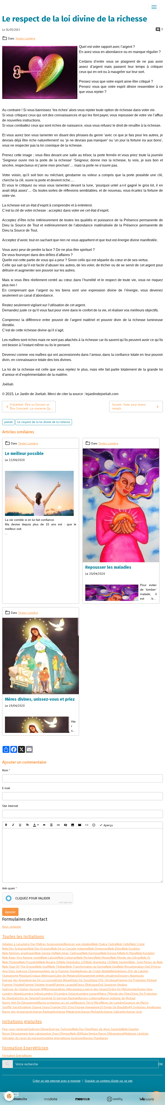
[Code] (86, 825)
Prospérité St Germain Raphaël (59, 998)
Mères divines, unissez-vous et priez (40, 699)
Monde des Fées (120, 994)
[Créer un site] (18, 1099)
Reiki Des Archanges (15, 948)
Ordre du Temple (27, 998)
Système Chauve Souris (35, 1007)
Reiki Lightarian (67, 957)
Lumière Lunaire (88, 994)
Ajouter (10, 912)
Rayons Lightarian (90, 998)
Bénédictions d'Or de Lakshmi (129, 971)
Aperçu (108, 825)
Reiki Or (145, 957)
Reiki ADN (76, 1033)
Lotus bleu (146, 989)
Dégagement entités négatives (98, 976)
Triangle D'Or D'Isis (62, 1007)
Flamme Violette (12, 985)
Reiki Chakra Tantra (104, 944)
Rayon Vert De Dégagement (20, 1003)
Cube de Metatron (66, 976)
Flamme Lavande (65, 985)
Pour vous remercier (15, 1029)
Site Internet (10, 806)
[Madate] (50, 1099)
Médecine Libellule (136, 1033)
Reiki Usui (111, 967)
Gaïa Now (88, 1033)
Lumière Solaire (67, 994)
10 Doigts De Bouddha (114, 1007)
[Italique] (13, 825)
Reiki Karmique (91, 953)
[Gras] (6, 825)
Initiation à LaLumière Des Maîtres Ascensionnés (33, 944)
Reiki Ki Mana (127, 953)
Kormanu (50, 989)
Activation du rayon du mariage (22, 1038)
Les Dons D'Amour (58, 1033)
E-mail (6, 788)
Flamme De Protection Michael (137, 980)
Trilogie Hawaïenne (86, 1007)
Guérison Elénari (38, 1029)
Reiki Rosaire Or (49, 962)
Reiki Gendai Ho (45, 953)
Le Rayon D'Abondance (109, 1033)
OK (160, 1064)
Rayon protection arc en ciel (56, 1003)
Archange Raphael (41, 1012)
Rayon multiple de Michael (118, 998)
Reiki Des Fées (81, 1029)
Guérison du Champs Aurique (20, 989)
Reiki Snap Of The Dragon (19, 967)
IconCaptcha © (65, 902)
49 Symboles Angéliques (145, 1007)
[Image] (72, 825)
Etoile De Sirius (80, 980)
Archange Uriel (132, 1012)
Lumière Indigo (32, 994)
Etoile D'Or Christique (103, 980)
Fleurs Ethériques (87, 985)
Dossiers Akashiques (131, 976)
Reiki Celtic (123, 944)
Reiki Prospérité (29, 962)
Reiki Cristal (137, 944)
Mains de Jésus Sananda (106, 1029)
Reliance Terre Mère (87, 1003)
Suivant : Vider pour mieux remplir (129, 406)
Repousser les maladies (108, 567)
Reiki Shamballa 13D (99, 962)
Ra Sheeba (9, 998)
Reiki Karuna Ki (110, 953)
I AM (42, 989)
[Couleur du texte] (36, 825)
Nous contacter (11, 927)
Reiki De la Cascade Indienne (69, 948)
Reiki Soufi (42, 967)
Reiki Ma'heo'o (86, 957)
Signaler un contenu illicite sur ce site (109, 1081)
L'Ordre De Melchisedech (123, 989)
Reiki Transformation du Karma (85, 967)
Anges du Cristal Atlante (95, 971)
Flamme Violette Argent (38, 985)
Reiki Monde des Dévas (125, 957)
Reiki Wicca (124, 967)
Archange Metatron (65, 1012)
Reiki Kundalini (145, 953)
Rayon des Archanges (16, 1012)
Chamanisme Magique (16, 976)
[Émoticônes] (94, 825)
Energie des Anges (14, 980)
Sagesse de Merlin (136, 1003)
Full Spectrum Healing (113, 985)
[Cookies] (9, 1096)
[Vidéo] (79, 825)
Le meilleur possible (24, 453)
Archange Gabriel (112, 1012)
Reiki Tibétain (57, 967)
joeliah (8, 422)
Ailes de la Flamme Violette (62, 971)
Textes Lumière (25, 38)
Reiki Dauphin (130, 1029)
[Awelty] (114, 1099)
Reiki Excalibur (131, 948)
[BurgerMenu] (154, 7)
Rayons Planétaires (96, 1038)
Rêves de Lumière (112, 1003)
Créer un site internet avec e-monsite (57, 1081)
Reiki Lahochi (49, 957)
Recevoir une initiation (78, 944)
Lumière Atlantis (12, 994)
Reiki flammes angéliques (18, 953)
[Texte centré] (51, 825)
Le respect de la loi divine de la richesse (43, 422)
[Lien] (58, 825)
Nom (5, 770)
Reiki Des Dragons (39, 948)
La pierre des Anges (94, 989)
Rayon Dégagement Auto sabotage (24, 1033)
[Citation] (44, 825)
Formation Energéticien (17, 1055)
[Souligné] (20, 825)
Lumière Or (49, 994)
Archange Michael (89, 1012)
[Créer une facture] (146, 1099)
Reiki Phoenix (10, 962)
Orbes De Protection (144, 994)
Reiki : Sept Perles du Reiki (146, 962)
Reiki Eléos (115, 948)
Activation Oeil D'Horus (146, 967)
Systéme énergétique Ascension (63, 1038)
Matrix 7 (103, 994)
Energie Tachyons (60, 1029)
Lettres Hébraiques (68, 989)
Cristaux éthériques (42, 976)
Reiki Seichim (120, 962)
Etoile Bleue (63, 980)
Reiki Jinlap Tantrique (68, 953)
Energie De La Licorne (40, 980)
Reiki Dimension (98, 948)
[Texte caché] (65, 825)
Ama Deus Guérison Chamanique (23, 971)
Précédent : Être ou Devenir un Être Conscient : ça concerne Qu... (31, 406)
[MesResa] (82, 1099)
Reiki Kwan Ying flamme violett (21, 957)
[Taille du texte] (27, 825)
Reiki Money (102, 957)
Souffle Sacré (11, 1007)
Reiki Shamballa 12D (73, 962)
